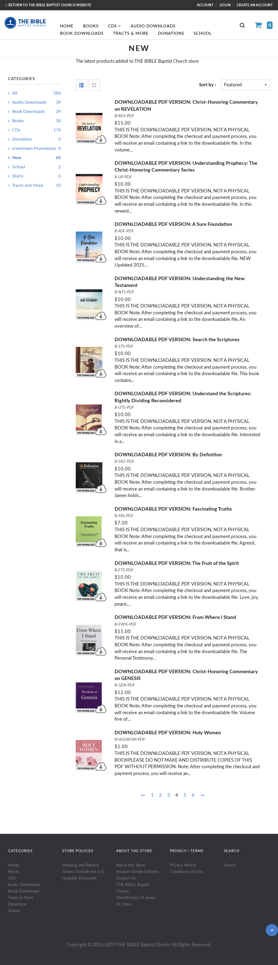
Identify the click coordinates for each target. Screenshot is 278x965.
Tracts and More (36, 185)
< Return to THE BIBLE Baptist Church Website (48, 5)
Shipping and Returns (80, 865)
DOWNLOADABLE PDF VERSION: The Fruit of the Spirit (177, 563)
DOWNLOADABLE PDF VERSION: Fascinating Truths (173, 509)
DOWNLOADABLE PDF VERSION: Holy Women (168, 732)
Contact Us (126, 878)
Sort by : (207, 85)
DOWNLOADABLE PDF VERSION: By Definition (168, 455)
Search (230, 865)
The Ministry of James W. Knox (136, 901)
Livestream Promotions (36, 148)
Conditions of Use (186, 872)
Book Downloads (81, 33)
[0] (260, 25)
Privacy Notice (183, 865)
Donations (171, 33)
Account (205, 5)
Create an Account (255, 5)
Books (91, 26)
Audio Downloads (153, 26)
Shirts (36, 176)
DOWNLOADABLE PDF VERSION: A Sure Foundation (173, 224)
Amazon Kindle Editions (137, 872)
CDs (113, 26)
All (36, 93)
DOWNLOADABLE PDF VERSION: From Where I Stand (175, 617)
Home (67, 26)
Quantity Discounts (79, 878)
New (36, 158)
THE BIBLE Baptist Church (133, 888)
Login (225, 5)
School (203, 33)
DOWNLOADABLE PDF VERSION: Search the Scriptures (177, 339)
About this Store (130, 865)
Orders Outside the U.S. (83, 872)
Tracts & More (131, 33)
